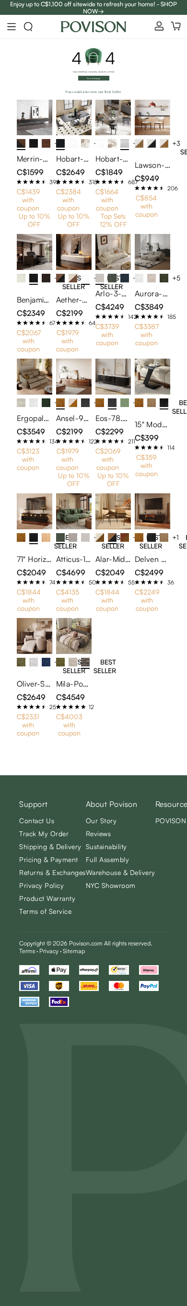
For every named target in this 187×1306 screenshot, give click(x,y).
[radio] (19, 181)
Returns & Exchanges (52, 872)
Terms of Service (45, 911)
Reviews (98, 833)
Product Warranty (47, 898)
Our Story (101, 820)
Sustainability (106, 846)
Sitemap (74, 951)
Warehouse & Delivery (120, 872)
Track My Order (44, 833)
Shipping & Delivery (50, 846)
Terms (27, 951)
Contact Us (36, 820)
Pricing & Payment (48, 859)
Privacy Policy (41, 885)
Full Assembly (107, 859)
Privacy (48, 951)
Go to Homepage (93, 78)
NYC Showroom (111, 885)
